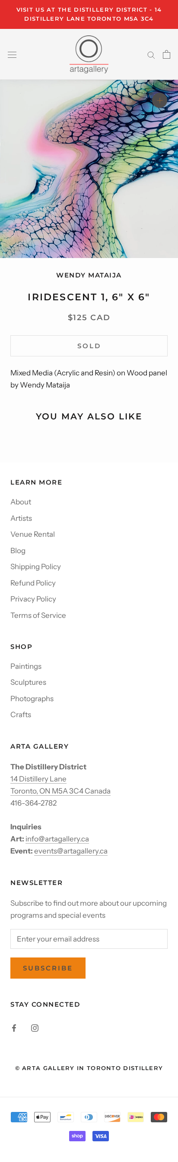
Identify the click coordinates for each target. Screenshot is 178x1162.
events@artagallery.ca (71, 851)
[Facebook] (14, 1027)
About (20, 502)
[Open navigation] (12, 54)
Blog (17, 550)
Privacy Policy (33, 599)
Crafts (20, 714)
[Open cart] (166, 54)
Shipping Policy (35, 566)
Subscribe (48, 968)
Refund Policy (33, 583)
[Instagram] (34, 1027)
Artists (21, 518)
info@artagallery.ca (57, 838)
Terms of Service (38, 615)
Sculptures (28, 682)
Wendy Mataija (89, 275)
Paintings (25, 666)
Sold (89, 346)
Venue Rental (32, 534)
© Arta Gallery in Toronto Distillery (89, 1067)
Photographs (32, 698)
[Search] (151, 54)
